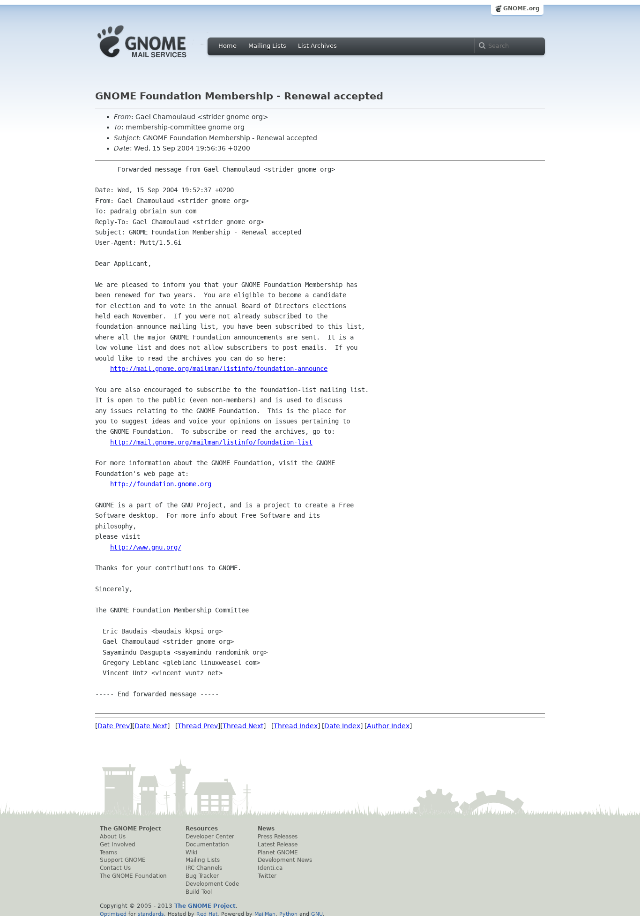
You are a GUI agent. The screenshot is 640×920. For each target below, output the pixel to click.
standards (151, 914)
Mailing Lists (267, 45)
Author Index (388, 726)
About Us (113, 836)
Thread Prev (198, 726)
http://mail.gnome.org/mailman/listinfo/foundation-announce (218, 368)
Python (288, 914)
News (266, 828)
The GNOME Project (130, 828)
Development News (285, 860)
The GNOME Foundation (133, 876)
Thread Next (243, 726)
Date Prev (113, 726)
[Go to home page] (156, 60)
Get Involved (117, 844)
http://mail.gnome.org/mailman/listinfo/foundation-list (211, 442)
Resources (202, 828)
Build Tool (199, 892)
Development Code (212, 884)
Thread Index (296, 726)
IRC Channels (204, 868)
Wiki (191, 852)
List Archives (317, 45)
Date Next (150, 726)
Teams (108, 852)
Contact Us (115, 868)
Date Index (342, 726)
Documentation (207, 844)
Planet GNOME (278, 852)
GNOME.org (521, 8)
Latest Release (278, 844)
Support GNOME (123, 860)
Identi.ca (270, 868)
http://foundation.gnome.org (160, 484)
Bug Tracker (202, 876)
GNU (317, 914)
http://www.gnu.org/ (145, 547)
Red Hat (206, 914)
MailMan (264, 914)
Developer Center (210, 836)
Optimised (113, 914)
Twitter (267, 876)
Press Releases (278, 836)
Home (227, 45)
